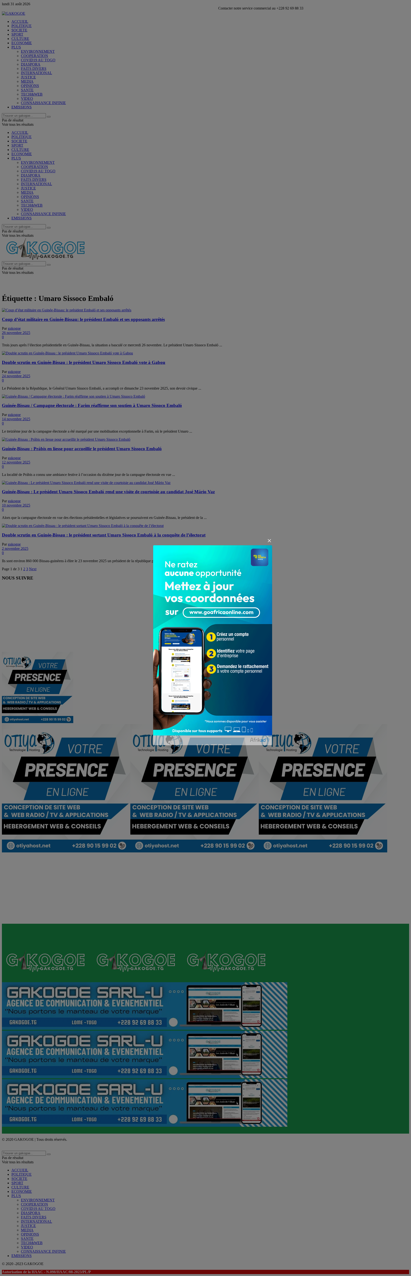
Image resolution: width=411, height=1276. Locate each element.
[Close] (269, 541)
